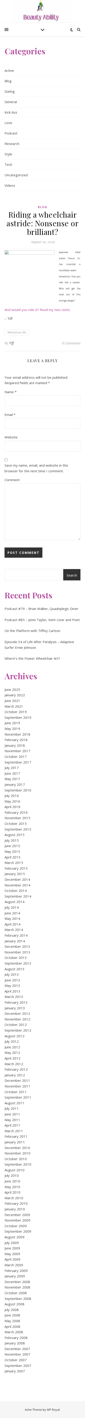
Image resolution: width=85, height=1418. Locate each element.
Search (72, 575)
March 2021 (14, 706)
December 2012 (17, 1013)
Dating (10, 91)
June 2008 (12, 1315)
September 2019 (18, 717)
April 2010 (12, 1192)
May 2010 (12, 1186)
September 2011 (18, 1097)
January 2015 (15, 873)
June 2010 (12, 1181)
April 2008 (12, 1326)
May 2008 (12, 1320)
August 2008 (14, 1304)
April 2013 (12, 991)
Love (8, 122)
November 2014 (17, 885)
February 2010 (16, 1203)
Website (11, 437)
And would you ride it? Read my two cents (37, 309)
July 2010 (12, 1175)
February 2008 (16, 1337)
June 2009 (12, 1248)
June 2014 (12, 913)
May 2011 (12, 1119)
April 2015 (12, 857)
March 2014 (14, 929)
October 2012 (16, 1024)
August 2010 (14, 1170)
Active (9, 70)
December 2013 (17, 946)
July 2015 (12, 840)
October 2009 (16, 1226)
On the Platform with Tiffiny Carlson (32, 630)
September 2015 (18, 829)
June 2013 (12, 980)
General (11, 102)
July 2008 (12, 1309)
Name (11, 392)
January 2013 (15, 1008)
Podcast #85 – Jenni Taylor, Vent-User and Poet (42, 619)
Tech (8, 164)
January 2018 (15, 745)
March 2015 (14, 862)
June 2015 (12, 845)
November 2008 (17, 1287)
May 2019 (12, 728)
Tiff (11, 343)
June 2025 (12, 689)
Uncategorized (16, 175)
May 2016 (12, 801)
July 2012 (12, 1041)
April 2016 (12, 806)
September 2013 (18, 963)
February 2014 (16, 935)
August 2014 (14, 901)
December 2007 (17, 1348)
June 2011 (12, 1114)
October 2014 (16, 890)
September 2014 (18, 896)
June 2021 (12, 700)
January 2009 (15, 1276)
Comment (12, 480)
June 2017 (12, 773)
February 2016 (16, 812)
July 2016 (12, 795)
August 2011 (14, 1103)
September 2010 (18, 1164)
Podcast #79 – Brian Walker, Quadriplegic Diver (41, 608)
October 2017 (16, 756)
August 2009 (14, 1237)
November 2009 (17, 1220)
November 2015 (17, 818)
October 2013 (16, 957)
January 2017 (15, 784)
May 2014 (12, 918)
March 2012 (14, 1064)
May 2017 (12, 778)
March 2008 (14, 1332)
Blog (8, 81)
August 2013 (14, 969)
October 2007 (16, 1360)
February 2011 (16, 1136)
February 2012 (16, 1069)
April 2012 (12, 1058)
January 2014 (15, 941)
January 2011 (15, 1142)
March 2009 (14, 1265)
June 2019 (12, 723)
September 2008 (18, 1298)
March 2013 (14, 996)
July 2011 (12, 1108)
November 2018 (17, 734)
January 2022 (15, 695)
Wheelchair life (16, 332)
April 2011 (12, 1125)
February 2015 (16, 868)
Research (12, 143)
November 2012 (17, 1019)
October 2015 (16, 823)
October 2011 (16, 1092)
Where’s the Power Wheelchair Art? (32, 658)
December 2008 (17, 1281)
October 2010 (16, 1159)
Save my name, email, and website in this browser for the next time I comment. (36, 468)
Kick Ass (11, 112)
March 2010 (14, 1198)
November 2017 (17, 751)
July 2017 (12, 767)
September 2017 (18, 762)
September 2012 (18, 1030)
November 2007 (17, 1354)
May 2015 (12, 851)
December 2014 (17, 879)
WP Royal (53, 1410)
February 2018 (16, 739)
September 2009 (18, 1231)
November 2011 (17, 1086)
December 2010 (17, 1147)
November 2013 (17, 952)
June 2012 (12, 1047)
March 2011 (14, 1131)
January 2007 (15, 1371)
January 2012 (15, 1075)
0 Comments (71, 343)
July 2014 (12, 907)
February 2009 (16, 1270)
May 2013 (12, 985)
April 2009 (12, 1259)
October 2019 (16, 711)
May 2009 (12, 1253)
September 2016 (18, 790)
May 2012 (12, 1052)
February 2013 (16, 1002)
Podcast (11, 133)
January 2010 (15, 1209)
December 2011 (17, 1080)
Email (10, 414)
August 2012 (14, 1036)
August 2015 (14, 834)
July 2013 (12, 974)
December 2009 (17, 1214)
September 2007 (18, 1365)
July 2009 (12, 1242)
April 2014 (12, 924)
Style (8, 154)
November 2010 (17, 1153)
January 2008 (15, 1343)
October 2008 (16, 1293)
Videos (10, 185)
